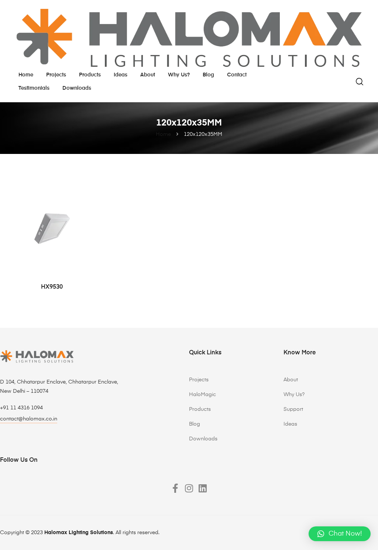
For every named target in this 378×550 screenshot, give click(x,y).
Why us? (179, 75)
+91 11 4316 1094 (21, 407)
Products (90, 75)
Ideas (120, 75)
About (147, 75)
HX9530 (52, 287)
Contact (237, 75)
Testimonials (33, 88)
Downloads (76, 88)
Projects (56, 75)
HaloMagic (202, 394)
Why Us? (294, 394)
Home (25, 75)
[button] (340, 533)
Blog (208, 75)
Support (293, 409)
